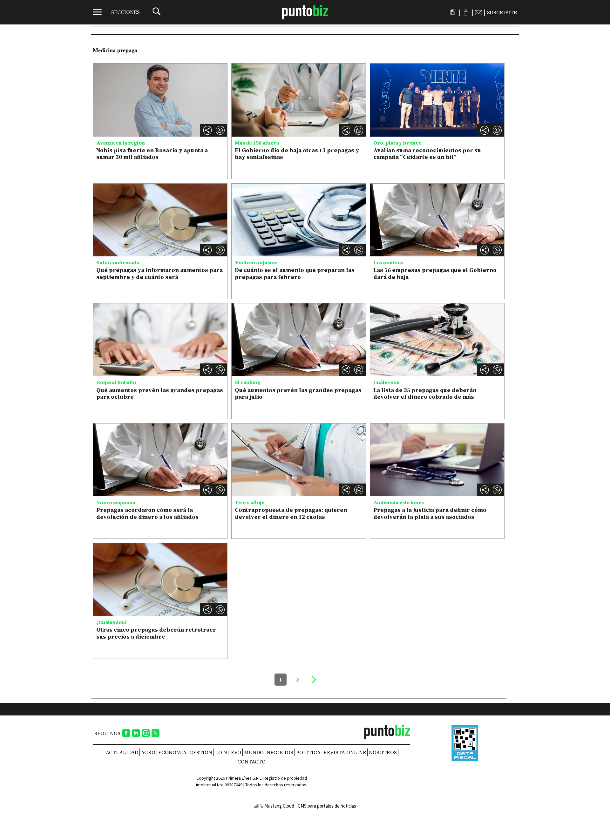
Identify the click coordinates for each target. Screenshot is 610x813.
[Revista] (453, 12)
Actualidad (122, 752)
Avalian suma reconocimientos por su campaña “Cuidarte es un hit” (427, 153)
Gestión (200, 752)
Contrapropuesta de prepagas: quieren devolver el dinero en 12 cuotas (291, 513)
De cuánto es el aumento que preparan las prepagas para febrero (295, 273)
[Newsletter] (478, 12)
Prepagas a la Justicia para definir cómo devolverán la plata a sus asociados (429, 513)
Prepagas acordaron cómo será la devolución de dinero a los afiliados (147, 513)
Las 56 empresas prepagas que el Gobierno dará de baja (435, 273)
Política (308, 752)
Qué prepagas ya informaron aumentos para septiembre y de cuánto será (159, 273)
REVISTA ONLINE (344, 752)
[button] (220, 130)
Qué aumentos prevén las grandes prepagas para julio (298, 393)
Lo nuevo (228, 752)
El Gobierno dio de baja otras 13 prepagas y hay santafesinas (297, 153)
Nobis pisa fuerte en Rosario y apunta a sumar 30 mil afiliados (152, 153)
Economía (172, 752)
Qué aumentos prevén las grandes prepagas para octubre (159, 393)
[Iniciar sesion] (466, 12)
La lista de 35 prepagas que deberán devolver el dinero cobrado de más (425, 393)
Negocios (280, 752)
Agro (148, 752)
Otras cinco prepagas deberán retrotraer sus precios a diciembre (156, 633)
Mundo (254, 752)
